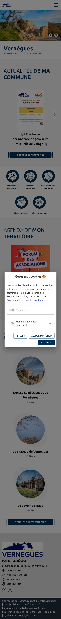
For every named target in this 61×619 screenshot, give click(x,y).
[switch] (10, 323)
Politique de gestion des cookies (25, 300)
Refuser (20, 336)
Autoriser (46, 342)
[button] (30, 310)
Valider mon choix (41, 336)
